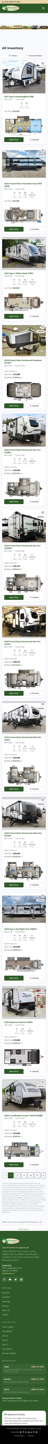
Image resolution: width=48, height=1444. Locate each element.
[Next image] (43, 76)
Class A (5, 1335)
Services (5, 1306)
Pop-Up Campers (9, 1353)
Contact (5, 1314)
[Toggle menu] (43, 8)
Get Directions (7, 1273)
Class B (5, 1340)
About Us (6, 1310)
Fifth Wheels (7, 1331)
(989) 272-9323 (37, 1366)
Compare (40, 68)
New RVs (5, 1292)
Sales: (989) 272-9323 (12, 2)
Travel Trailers (8, 1327)
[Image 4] (27, 91)
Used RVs (6, 1297)
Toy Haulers (7, 1349)
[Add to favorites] (43, 63)
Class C (5, 1344)
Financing (6, 1301)
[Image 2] (21, 91)
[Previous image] (4, 76)
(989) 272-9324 (37, 1389)
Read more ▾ (24, 1229)
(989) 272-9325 (37, 1379)
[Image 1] (17, 91)
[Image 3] (24, 91)
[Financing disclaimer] (22, 377)
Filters (14, 55)
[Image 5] (30, 91)
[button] (24, 126)
